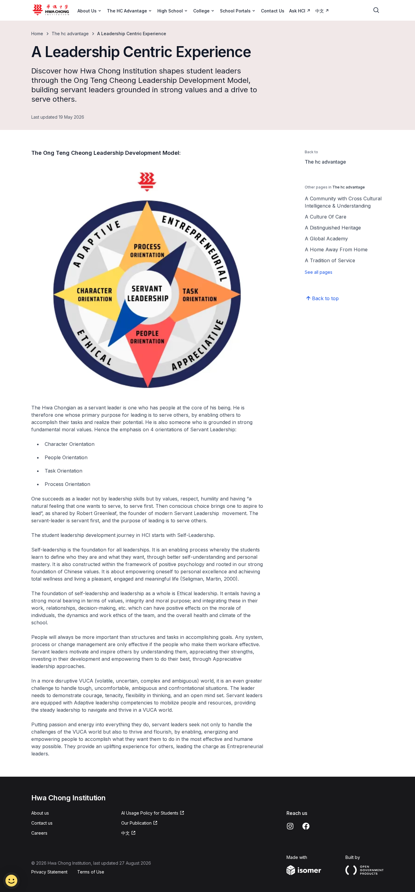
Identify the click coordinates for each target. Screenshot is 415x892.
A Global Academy (326, 239)
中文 (319, 10)
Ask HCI (297, 10)
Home (37, 33)
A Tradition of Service (330, 260)
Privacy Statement (49, 871)
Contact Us (272, 10)
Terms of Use (90, 871)
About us (40, 813)
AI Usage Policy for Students (149, 813)
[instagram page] (290, 826)
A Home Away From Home (336, 249)
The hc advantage (70, 33)
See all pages (318, 272)
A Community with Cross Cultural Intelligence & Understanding (343, 202)
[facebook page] (306, 826)
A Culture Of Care (325, 217)
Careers (39, 833)
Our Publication (136, 823)
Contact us (42, 823)
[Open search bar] (376, 10)
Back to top (325, 298)
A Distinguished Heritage (333, 228)
